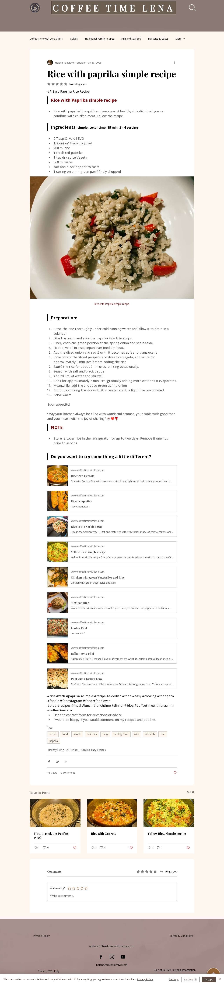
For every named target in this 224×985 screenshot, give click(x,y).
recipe (53, 734)
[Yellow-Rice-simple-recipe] (169, 813)
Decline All (190, 979)
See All (190, 792)
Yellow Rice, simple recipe (167, 833)
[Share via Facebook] (49, 761)
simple (77, 734)
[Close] (220, 979)
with (136, 734)
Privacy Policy (145, 979)
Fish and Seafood (131, 38)
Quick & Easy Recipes (93, 749)
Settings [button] (173, 979)
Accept (209, 979)
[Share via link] (57, 761)
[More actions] (175, 62)
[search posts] (190, 8)
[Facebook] (101, 957)
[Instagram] (112, 957)
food (65, 734)
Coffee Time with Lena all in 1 (46, 38)
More (178, 38)
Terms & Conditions (182, 935)
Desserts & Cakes (158, 38)
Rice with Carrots (103, 833)
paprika (54, 741)
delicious (92, 734)
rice (163, 734)
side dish (150, 734)
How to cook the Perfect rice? (51, 835)
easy (105, 734)
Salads (74, 38)
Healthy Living (56, 749)
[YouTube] (123, 957)
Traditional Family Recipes (99, 38)
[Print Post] (66, 761)
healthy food (121, 734)
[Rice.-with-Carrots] (112, 813)
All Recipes (72, 749)
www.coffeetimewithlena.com (112, 946)
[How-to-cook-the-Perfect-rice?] (55, 813)
